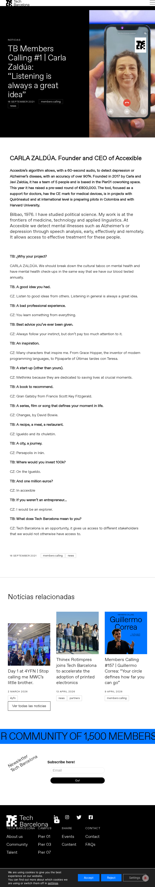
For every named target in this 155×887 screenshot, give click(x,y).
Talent (11, 852)
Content (69, 844)
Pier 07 (44, 852)
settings (53, 883)
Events (68, 836)
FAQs (90, 844)
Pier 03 (44, 844)
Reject (111, 877)
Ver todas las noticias (29, 706)
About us (14, 836)
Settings (134, 877)
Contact (92, 836)
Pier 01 (44, 836)
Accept (88, 877)
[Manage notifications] (145, 878)
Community (17, 844)
